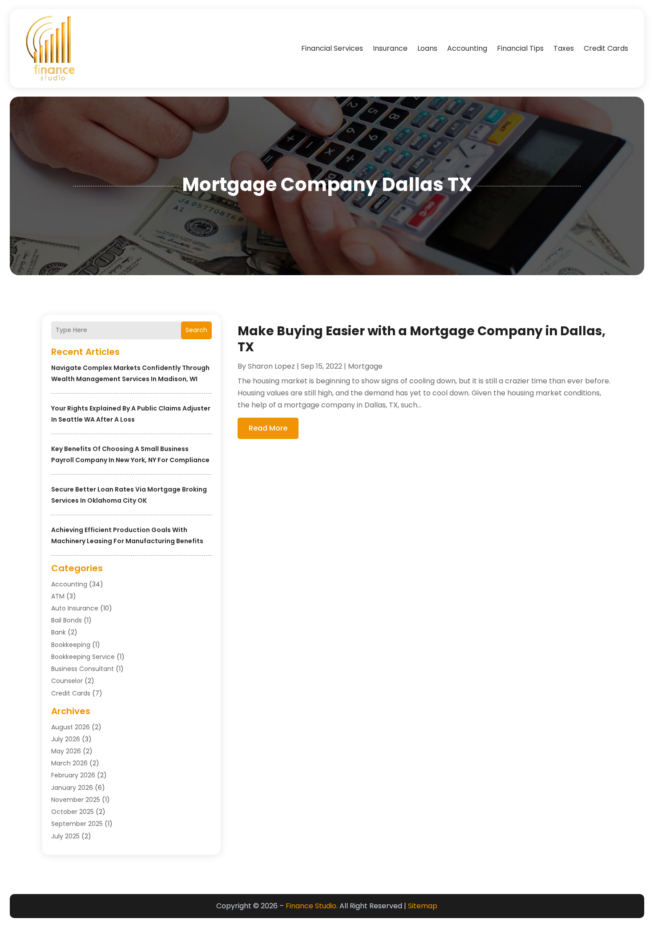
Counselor (67, 680)
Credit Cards (606, 48)
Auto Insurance (74, 608)
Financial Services (332, 48)
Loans (427, 48)
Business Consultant (82, 668)
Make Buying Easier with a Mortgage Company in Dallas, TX (422, 339)
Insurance (390, 48)
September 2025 (77, 823)
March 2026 (69, 763)
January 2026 (72, 787)
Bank (58, 632)
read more (268, 428)
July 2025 (65, 836)
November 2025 (75, 799)
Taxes (563, 48)
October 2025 (72, 811)
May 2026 (66, 751)
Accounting (467, 48)
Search (196, 329)
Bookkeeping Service (83, 656)
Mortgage (365, 366)
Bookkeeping (70, 644)
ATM (58, 596)
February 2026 (73, 775)
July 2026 (65, 739)
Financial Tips (520, 48)
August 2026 (70, 727)
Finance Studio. (312, 906)
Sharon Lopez (271, 366)
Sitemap (422, 906)
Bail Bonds (66, 620)
